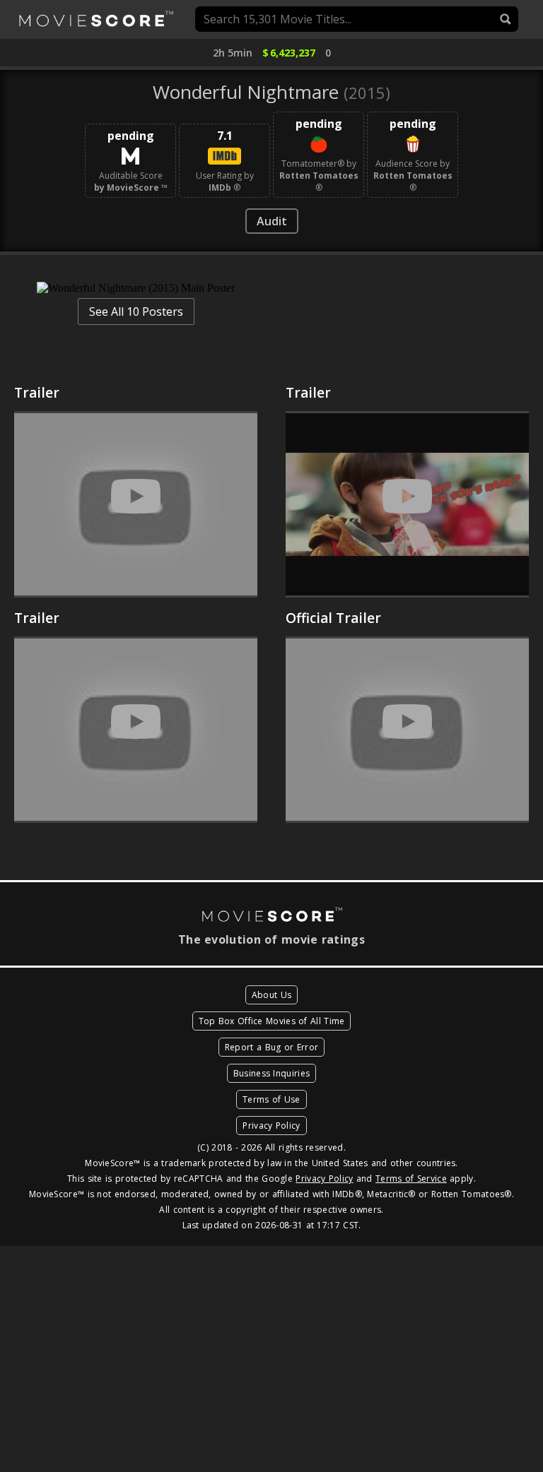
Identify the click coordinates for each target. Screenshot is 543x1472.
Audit (272, 221)
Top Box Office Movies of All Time (272, 1021)
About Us (271, 995)
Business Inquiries (271, 1073)
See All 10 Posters (136, 311)
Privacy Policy (271, 1126)
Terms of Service (411, 1179)
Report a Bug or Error (271, 1047)
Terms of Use (271, 1099)
